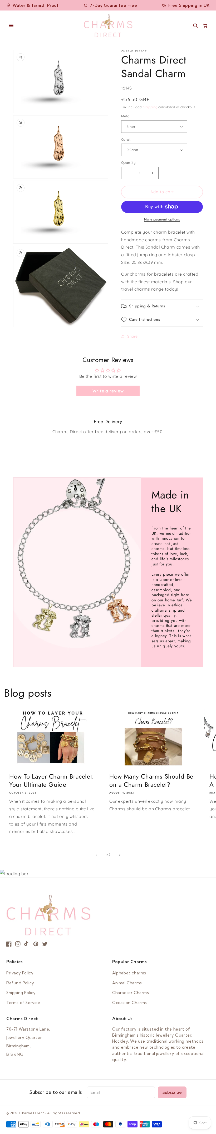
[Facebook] (9, 944)
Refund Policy (20, 982)
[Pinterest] (35, 944)
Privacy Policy (19, 972)
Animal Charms (127, 982)
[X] (44, 944)
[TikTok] (27, 944)
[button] (162, 306)
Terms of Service (23, 1002)
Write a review (108, 390)
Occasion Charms (129, 1002)
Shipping (150, 107)
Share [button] (132, 336)
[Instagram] (18, 944)
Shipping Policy (21, 992)
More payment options (162, 219)
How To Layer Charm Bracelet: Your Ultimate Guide (51, 780)
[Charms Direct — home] (108, 25)
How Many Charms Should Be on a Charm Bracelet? (151, 780)
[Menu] (42, 25)
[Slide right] (119, 854)
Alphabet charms (129, 972)
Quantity (128, 162)
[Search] (195, 25)
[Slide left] (96, 854)
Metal (125, 116)
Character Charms (130, 992)
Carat (125, 139)
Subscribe (172, 1092)
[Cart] (205, 25)
